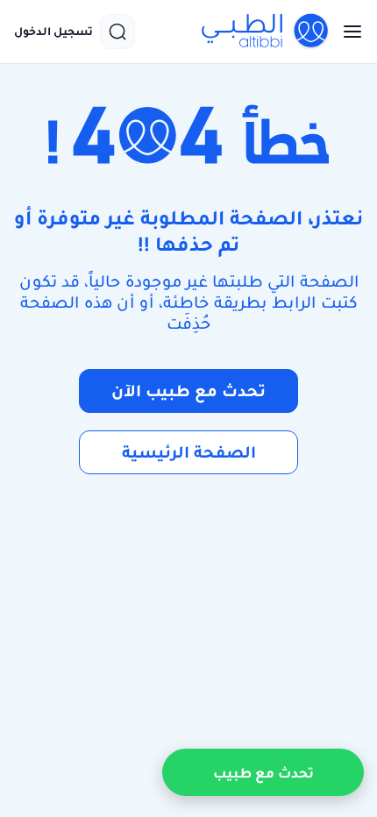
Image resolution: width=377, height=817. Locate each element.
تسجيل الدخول (53, 31)
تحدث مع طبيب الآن (188, 390)
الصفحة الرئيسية (189, 452)
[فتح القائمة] (347, 32)
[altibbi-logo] (265, 31)
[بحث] (117, 31)
